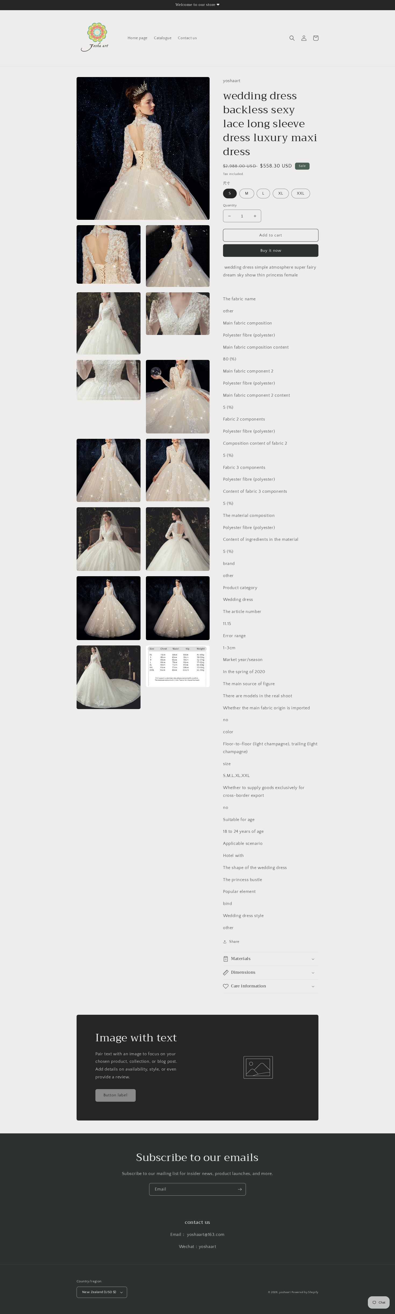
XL (280, 193)
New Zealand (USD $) (99, 1292)
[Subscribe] (240, 1189)
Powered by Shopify (305, 1292)
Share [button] (234, 942)
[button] (292, 38)
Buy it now (270, 250)
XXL (300, 193)
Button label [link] (115, 1095)
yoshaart (285, 1292)
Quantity (230, 205)
